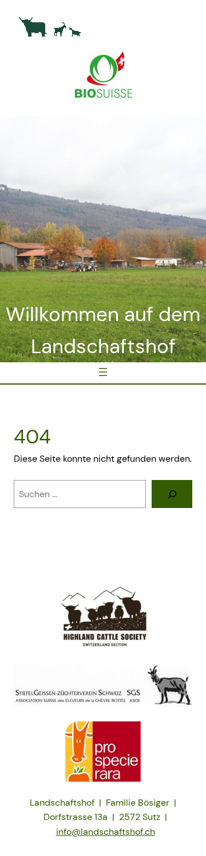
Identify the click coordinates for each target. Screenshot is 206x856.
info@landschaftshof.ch (105, 832)
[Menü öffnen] (103, 372)
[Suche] (172, 494)
